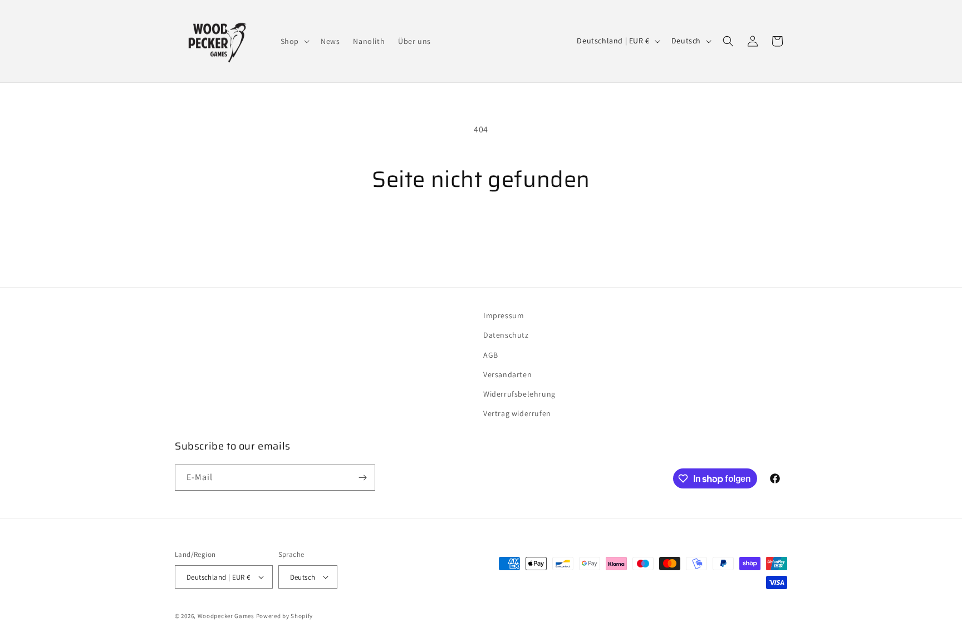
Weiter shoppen (481, 235)
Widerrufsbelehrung (519, 394)
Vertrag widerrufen (517, 413)
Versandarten (507, 374)
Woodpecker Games (226, 616)
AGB (490, 355)
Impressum (503, 315)
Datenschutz (506, 335)
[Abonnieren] (362, 478)
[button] (294, 41)
